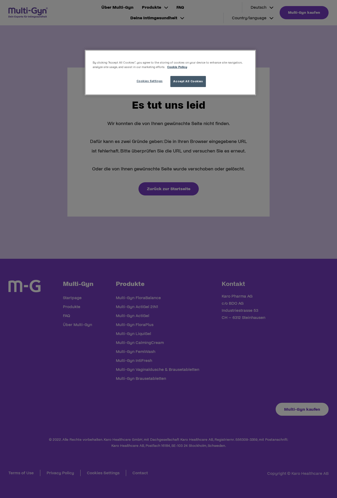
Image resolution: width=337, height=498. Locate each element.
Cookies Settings (150, 81)
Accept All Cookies (188, 81)
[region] (170, 72)
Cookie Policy (177, 67)
